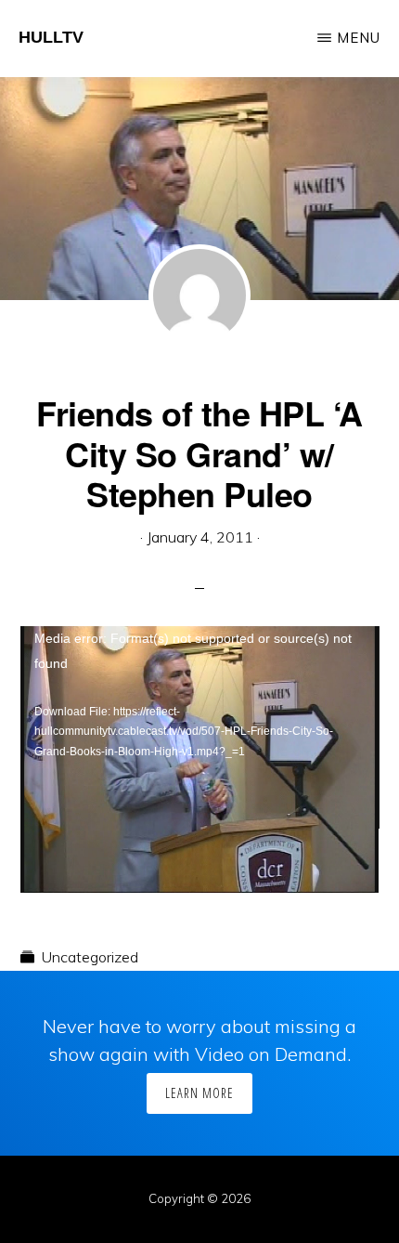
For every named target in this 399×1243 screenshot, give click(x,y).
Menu (358, 37)
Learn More (199, 1093)
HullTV (51, 37)
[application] (200, 727)
